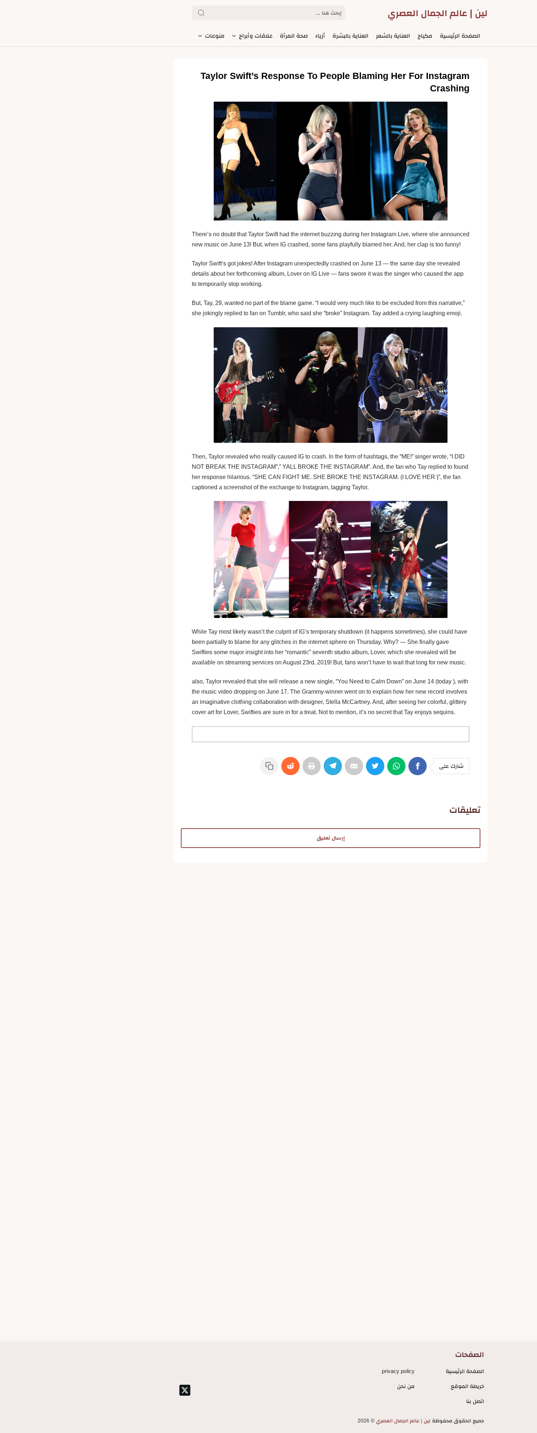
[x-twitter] (184, 1390)
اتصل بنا (475, 1401)
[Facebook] (419, 770)
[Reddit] (291, 770)
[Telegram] (334, 770)
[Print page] (313, 770)
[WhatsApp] (397, 770)
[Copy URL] (270, 770)
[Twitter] (376, 770)
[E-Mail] (355, 770)
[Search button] (201, 12)
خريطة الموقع (467, 1386)
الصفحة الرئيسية (465, 1371)
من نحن (406, 1386)
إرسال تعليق (331, 838)
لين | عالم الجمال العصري (438, 13)
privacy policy (398, 1371)
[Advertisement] (330, 914)
